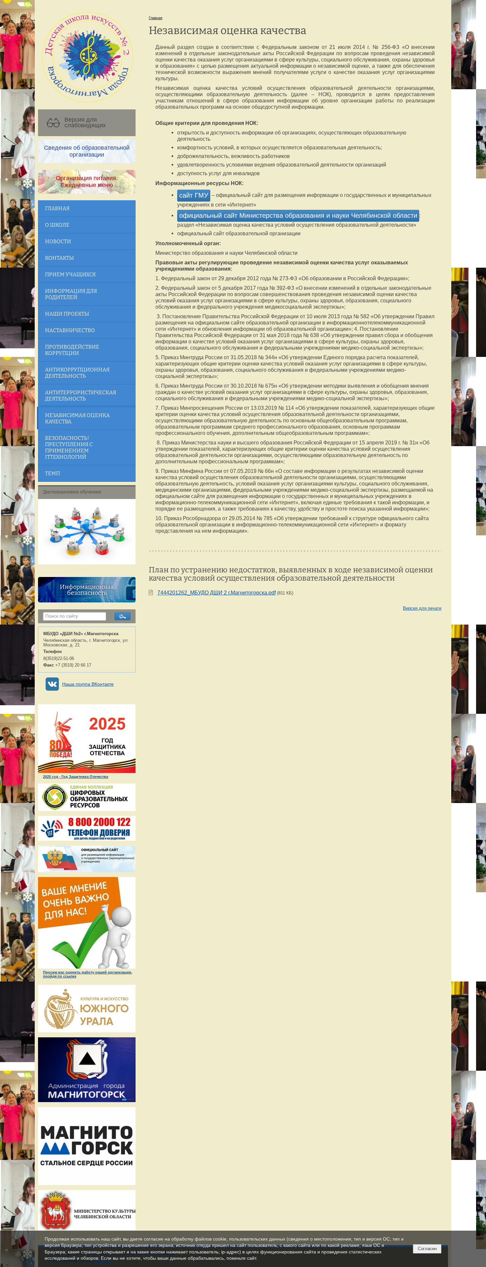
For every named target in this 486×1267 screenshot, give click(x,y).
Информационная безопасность (87, 590)
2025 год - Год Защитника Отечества (75, 777)
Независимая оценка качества (77, 418)
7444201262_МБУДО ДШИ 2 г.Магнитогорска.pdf (216, 592)
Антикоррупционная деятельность (77, 372)
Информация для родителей (71, 294)
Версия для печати (422, 608)
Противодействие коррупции (72, 350)
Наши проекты (67, 314)
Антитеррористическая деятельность (80, 395)
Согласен (427, 1248)
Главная (57, 208)
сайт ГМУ (193, 195)
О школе (57, 225)
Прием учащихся (70, 274)
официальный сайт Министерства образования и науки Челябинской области (298, 215)
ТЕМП (52, 473)
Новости (58, 241)
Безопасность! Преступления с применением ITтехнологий (69, 447)
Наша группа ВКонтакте (88, 684)
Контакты (59, 258)
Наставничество (70, 330)
